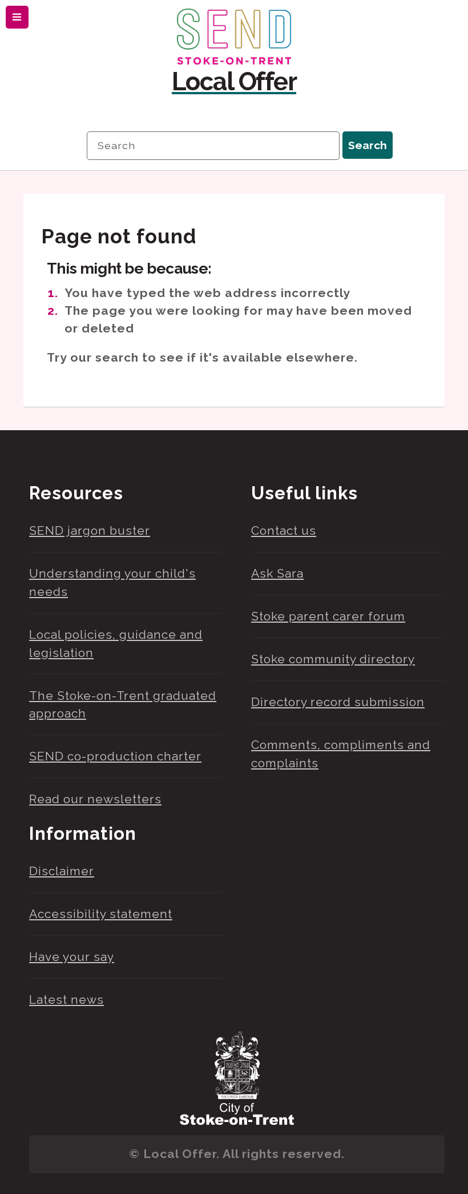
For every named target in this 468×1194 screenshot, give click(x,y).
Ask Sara (277, 573)
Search (367, 145)
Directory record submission (338, 702)
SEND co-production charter (115, 756)
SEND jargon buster (89, 530)
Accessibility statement (100, 914)
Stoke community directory (333, 659)
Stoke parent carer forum (328, 616)
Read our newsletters (95, 799)
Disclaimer (61, 871)
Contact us (283, 530)
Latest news (66, 999)
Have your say (71, 956)
